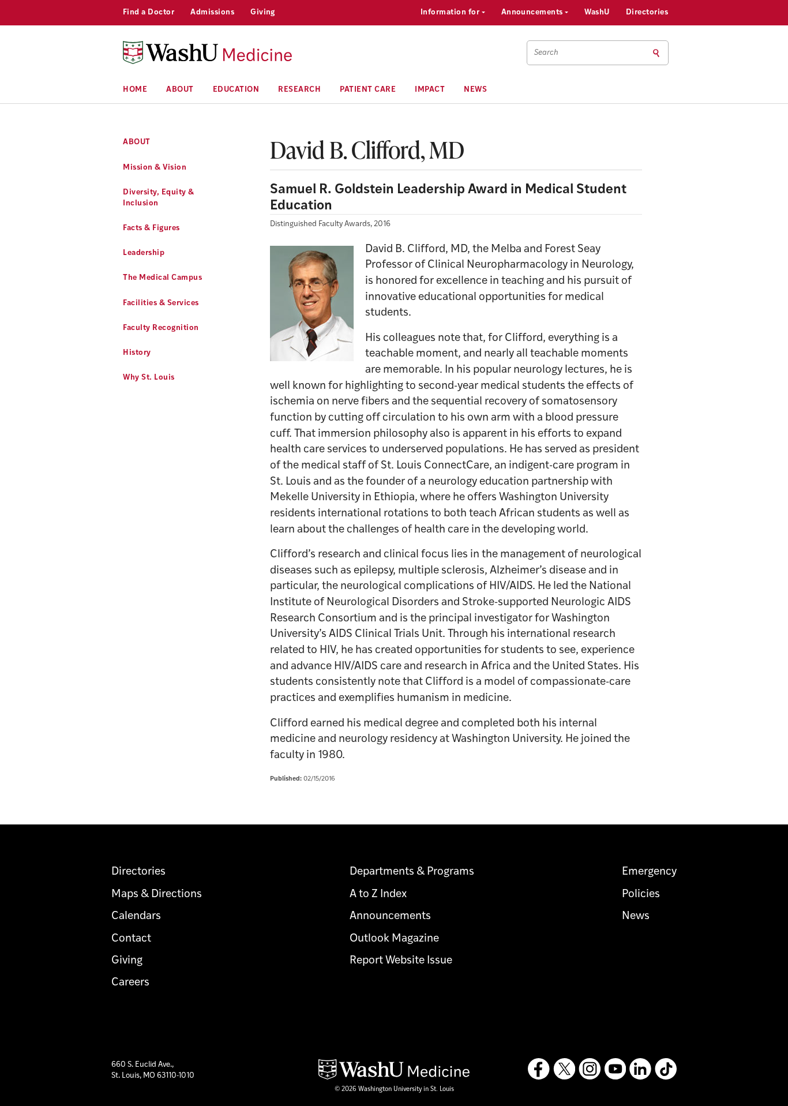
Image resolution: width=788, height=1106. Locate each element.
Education (236, 89)
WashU (596, 12)
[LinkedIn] (640, 1069)
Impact (430, 89)
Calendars (136, 916)
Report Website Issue (401, 960)
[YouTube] (615, 1069)
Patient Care (368, 89)
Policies (641, 894)
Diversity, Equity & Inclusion (158, 198)
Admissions (212, 12)
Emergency (649, 872)
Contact (131, 938)
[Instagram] (590, 1069)
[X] (564, 1069)
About (180, 89)
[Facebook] (539, 1069)
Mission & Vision (154, 167)
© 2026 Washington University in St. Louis (394, 1089)
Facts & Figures (151, 228)
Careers (130, 982)
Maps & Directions (156, 894)
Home (135, 89)
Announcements (533, 12)
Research (299, 89)
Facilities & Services (161, 303)
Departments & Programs (412, 872)
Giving (262, 12)
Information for (451, 12)
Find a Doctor (148, 12)
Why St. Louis (149, 377)
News (475, 89)
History (137, 353)
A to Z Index (378, 894)
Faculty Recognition (161, 328)
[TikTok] (666, 1069)
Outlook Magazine (394, 938)
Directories (647, 12)
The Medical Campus (162, 278)
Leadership (143, 253)
